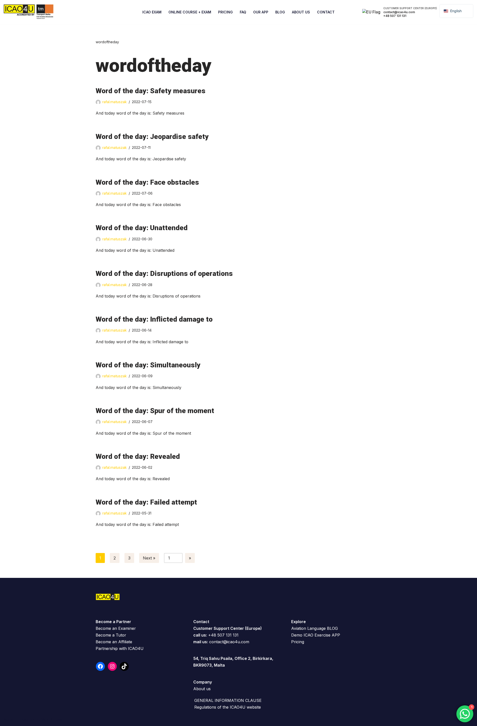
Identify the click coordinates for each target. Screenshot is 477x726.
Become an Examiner (116, 628)
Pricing (225, 12)
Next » (149, 557)
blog (280, 12)
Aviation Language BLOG (314, 628)
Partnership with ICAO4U (120, 648)
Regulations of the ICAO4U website (227, 707)
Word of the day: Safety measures (150, 91)
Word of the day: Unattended (142, 228)
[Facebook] (100, 666)
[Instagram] (112, 666)
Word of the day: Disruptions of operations (164, 273)
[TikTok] (124, 666)
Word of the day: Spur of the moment (155, 411)
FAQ (243, 12)
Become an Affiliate (114, 641)
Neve (9, 719)
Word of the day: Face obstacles (147, 182)
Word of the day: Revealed (138, 456)
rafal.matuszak (114, 102)
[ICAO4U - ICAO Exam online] (28, 12)
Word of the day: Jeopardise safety (152, 136)
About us (202, 688)
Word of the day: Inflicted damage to (154, 319)
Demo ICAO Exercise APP (315, 635)
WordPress (51, 719)
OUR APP (260, 12)
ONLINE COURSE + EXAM (189, 12)
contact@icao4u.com (229, 641)
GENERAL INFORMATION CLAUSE (228, 700)
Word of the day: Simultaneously (148, 365)
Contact (326, 12)
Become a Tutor (111, 635)
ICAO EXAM (151, 12)
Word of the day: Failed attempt (146, 502)
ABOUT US (301, 12)
